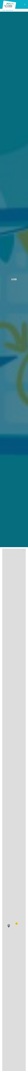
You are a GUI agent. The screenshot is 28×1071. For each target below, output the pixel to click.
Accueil (3, 10)
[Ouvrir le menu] (25, 4)
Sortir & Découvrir (9, 10)
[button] (24, 550)
